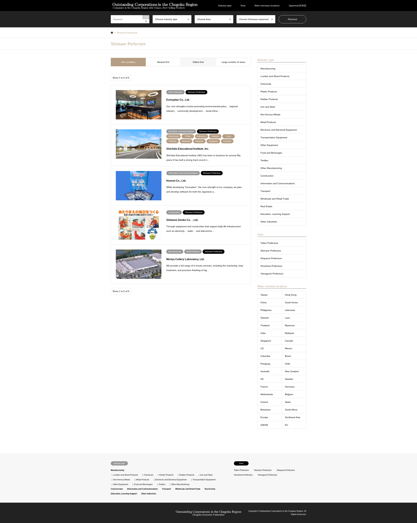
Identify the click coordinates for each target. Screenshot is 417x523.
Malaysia (289, 333)
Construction (266, 175)
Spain (288, 402)
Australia (264, 371)
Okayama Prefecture (271, 258)
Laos (287, 317)
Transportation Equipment (273, 137)
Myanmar (290, 325)
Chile (287, 363)
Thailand (264, 325)
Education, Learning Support (275, 214)
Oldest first (198, 62)
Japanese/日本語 (297, 5)
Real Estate (266, 206)
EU (286, 425)
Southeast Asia (292, 417)
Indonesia (290, 310)
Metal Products (268, 122)
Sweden (289, 379)
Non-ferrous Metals (270, 114)
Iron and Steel (267, 107)
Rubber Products (269, 99)
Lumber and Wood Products (274, 76)
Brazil (288, 356)
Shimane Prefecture (270, 250)
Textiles (264, 160)
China (263, 302)
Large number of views (233, 62)
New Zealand (292, 371)
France (264, 386)
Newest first (163, 62)
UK (262, 379)
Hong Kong (290, 295)
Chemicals (265, 84)
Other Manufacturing (271, 168)
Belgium (289, 394)
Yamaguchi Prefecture (271, 273)
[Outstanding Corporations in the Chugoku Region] (157, 5)
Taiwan (264, 295)
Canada (289, 340)
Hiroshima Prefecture (271, 266)
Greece (264, 402)
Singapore (265, 340)
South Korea (291, 302)
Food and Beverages (271, 152)
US (262, 348)
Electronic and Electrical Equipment (278, 130)
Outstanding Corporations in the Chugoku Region (208, 511)
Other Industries (268, 221)
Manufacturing (267, 68)
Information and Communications (277, 183)
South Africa (291, 409)
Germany (290, 386)
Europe (264, 417)
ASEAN (264, 425)
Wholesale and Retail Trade (274, 198)
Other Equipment (269, 145)
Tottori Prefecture (269, 243)
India (263, 333)
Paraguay (265, 363)
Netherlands (266, 394)
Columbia (265, 356)
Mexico (288, 348)
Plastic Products (268, 91)
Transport (265, 191)
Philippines (266, 310)
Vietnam (264, 317)
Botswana (265, 409)
